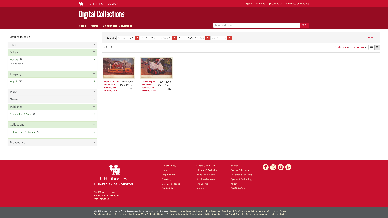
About (94, 26)
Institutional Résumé (138, 214)
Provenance (17, 142)
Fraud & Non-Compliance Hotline (242, 211)
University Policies (279, 214)
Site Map (200, 188)
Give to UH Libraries (206, 165)
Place (13, 92)
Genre (14, 99)
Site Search (202, 183)
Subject (15, 52)
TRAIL (207, 211)
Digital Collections (102, 14)
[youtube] (288, 167)
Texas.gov (174, 211)
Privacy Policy (169, 165)
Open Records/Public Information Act (111, 214)
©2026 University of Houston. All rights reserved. (116, 211)
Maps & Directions (205, 174)
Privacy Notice (279, 211)
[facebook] (266, 167)
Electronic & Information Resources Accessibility (188, 214)
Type (13, 45)
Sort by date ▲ (341, 47)
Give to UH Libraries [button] (299, 3)
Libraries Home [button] (257, 3)
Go (305, 25)
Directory (166, 179)
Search (234, 165)
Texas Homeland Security (191, 211)
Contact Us (167, 188)
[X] (273, 167)
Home (82, 26)
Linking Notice (265, 211)
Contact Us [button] (277, 3)
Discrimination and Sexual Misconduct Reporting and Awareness (240, 214)
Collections (17, 125)
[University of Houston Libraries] (113, 175)
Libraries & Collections (207, 170)
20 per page (359, 47)
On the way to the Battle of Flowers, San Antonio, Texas (149, 86)
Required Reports (157, 214)
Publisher (16, 107)
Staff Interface (238, 188)
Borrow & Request (240, 170)
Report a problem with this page (153, 211)
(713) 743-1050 (101, 199)
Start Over (372, 38)
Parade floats (16, 63)
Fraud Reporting (218, 211)
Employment (168, 174)
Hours (165, 170)
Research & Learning (241, 174)
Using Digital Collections (117, 26)
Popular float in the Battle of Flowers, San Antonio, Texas (111, 86)
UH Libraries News (205, 179)
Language (16, 74)
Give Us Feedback (171, 183)
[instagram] (281, 167)
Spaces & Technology (242, 179)
